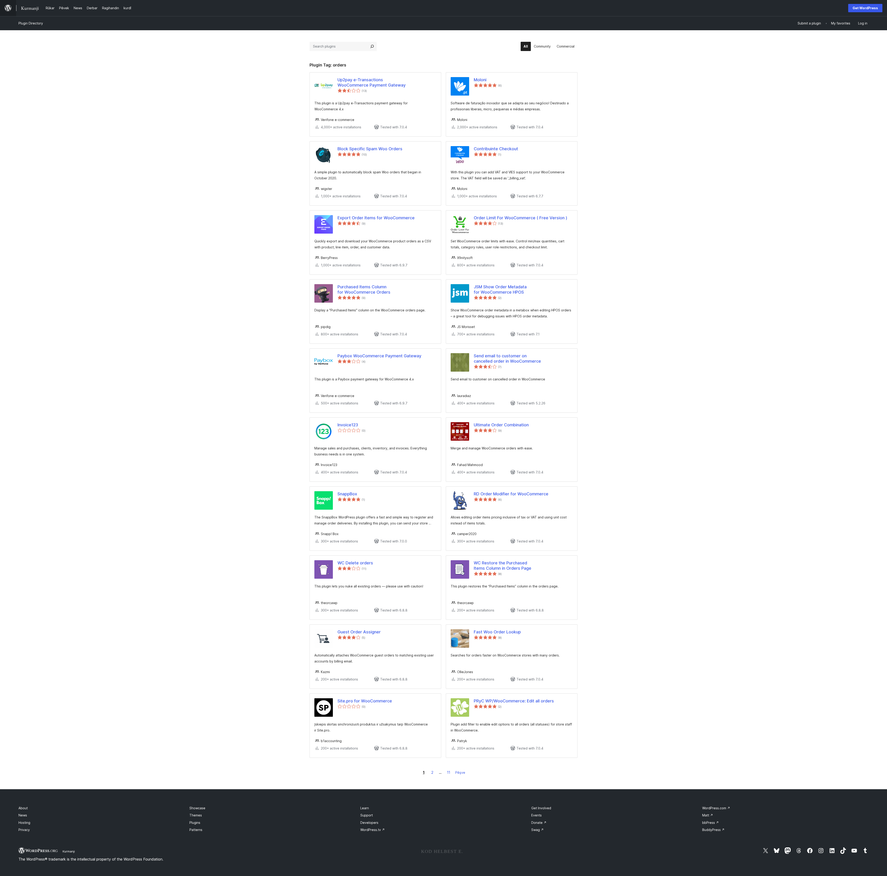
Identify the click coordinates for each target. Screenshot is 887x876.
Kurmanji (69, 851)
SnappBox (347, 493)
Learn (364, 808)
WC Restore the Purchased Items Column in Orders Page (502, 565)
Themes (195, 815)
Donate (539, 823)
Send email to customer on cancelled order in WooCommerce (507, 358)
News (22, 815)
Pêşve (460, 772)
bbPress (710, 823)
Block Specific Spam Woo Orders (369, 148)
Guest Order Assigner (359, 631)
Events (536, 815)
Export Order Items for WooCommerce (376, 217)
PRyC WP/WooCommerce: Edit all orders (514, 700)
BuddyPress (713, 830)
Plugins (194, 823)
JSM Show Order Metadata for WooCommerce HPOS (500, 289)
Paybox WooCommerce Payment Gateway (379, 355)
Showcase (197, 808)
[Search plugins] (372, 46)
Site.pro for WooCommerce (364, 700)
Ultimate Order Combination (501, 424)
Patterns (195, 830)
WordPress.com (716, 808)
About (23, 808)
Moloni (480, 79)
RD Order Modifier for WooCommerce (511, 493)
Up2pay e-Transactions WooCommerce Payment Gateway (371, 82)
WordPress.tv (372, 830)
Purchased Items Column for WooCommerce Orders (363, 289)
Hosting (24, 823)
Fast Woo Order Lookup (497, 631)
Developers (369, 823)
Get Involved (541, 808)
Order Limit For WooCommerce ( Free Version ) (520, 217)
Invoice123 (347, 424)
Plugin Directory (30, 23)
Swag (537, 830)
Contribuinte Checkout (496, 148)
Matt (707, 815)
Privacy (24, 830)
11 (448, 772)
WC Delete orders (355, 562)
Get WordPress (865, 8)
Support (366, 815)
